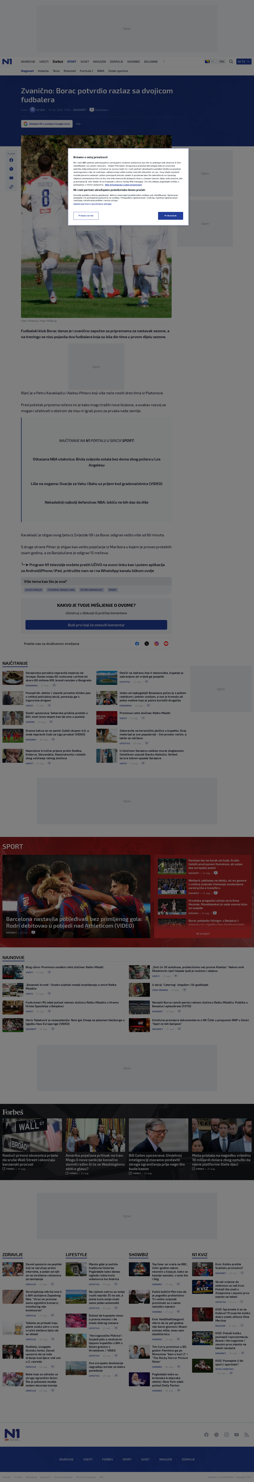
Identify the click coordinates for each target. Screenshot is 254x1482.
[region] (128, 186)
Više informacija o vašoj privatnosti (123, 184)
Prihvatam (170, 215)
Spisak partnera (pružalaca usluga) (92, 204)
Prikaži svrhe (85, 215)
